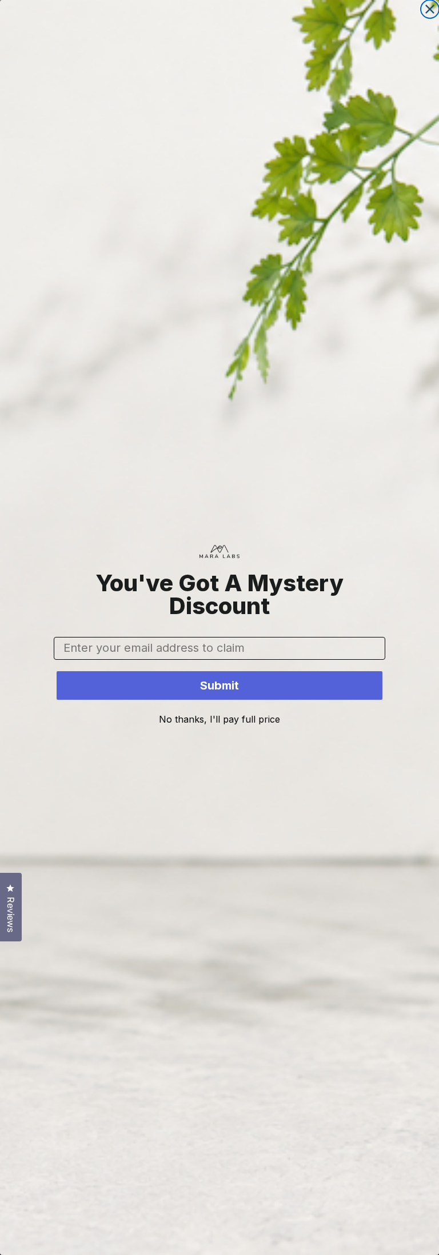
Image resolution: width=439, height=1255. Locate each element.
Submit (219, 685)
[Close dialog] (430, 9)
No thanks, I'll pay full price (219, 719)
